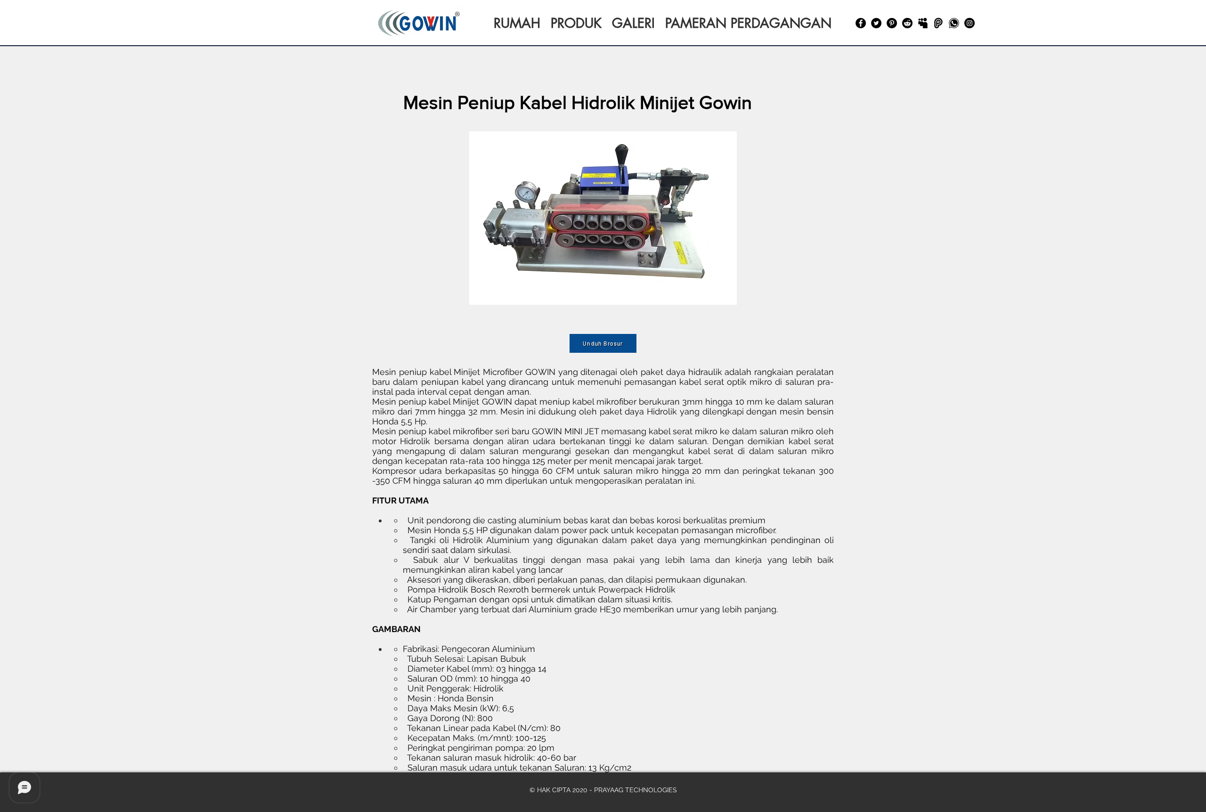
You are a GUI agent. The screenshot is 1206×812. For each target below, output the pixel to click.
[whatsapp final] (954, 23)
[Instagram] (969, 23)
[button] (603, 218)
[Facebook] (861, 23)
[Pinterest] (892, 23)
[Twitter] (876, 23)
